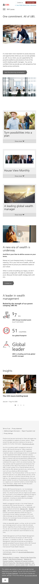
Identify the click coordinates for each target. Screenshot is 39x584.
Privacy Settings (8, 433)
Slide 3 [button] (21, 405)
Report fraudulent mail (28, 431)
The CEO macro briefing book (15, 396)
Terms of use (6, 428)
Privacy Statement (13, 573)
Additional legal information (12, 431)
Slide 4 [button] (24, 405)
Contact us (20, 2)
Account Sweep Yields (22, 565)
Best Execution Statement (23, 563)
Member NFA (12, 520)
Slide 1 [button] (15, 405)
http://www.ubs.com (28, 444)
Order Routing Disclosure (15, 559)
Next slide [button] (34, 385)
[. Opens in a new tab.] (6, 5)
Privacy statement (17, 428)
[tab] (15, 405)
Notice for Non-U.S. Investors (11, 557)
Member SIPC (24, 509)
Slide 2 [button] (18, 405)
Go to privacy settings (31, 575)
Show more (19, 141)
